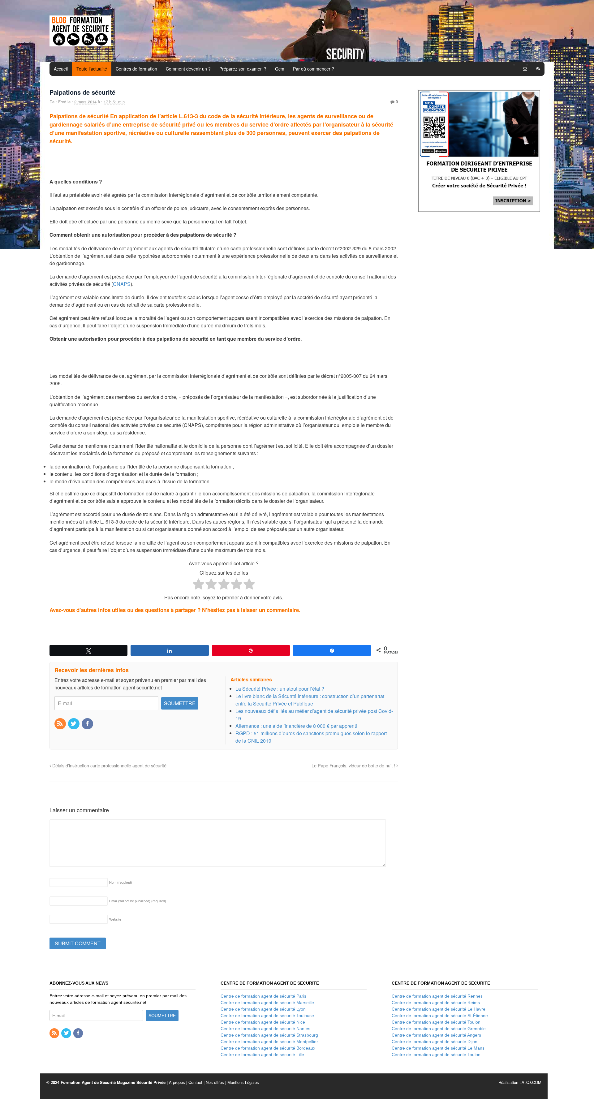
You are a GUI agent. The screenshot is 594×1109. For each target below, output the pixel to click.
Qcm (279, 69)
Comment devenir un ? (188, 69)
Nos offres (215, 1082)
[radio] (198, 585)
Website (115, 919)
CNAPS (122, 283)
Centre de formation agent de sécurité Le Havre (438, 1009)
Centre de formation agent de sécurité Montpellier (269, 1041)
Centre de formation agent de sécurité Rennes (437, 996)
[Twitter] (74, 723)
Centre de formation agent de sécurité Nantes (265, 1028)
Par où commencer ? (313, 69)
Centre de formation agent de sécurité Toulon (436, 1022)
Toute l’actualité (91, 69)
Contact (195, 1082)
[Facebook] (88, 723)
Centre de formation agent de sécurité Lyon (263, 1009)
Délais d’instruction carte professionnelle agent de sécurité (108, 765)
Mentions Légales (243, 1082)
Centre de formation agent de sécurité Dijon (434, 1041)
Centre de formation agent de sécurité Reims (436, 1002)
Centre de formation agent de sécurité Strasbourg (269, 1035)
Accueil (61, 69)
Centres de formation (136, 69)
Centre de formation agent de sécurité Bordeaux (268, 1048)
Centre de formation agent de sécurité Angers (436, 1035)
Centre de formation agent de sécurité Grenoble (439, 1028)
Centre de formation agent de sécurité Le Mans (438, 1048)
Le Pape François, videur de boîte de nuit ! (354, 765)
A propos (177, 1082)
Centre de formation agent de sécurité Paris (263, 996)
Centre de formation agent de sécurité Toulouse (267, 1015)
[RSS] (60, 723)
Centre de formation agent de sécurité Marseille (267, 1002)
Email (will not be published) (137, 900)
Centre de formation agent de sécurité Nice (263, 1022)
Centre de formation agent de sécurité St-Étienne (440, 1015)
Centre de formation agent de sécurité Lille (262, 1054)
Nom (120, 882)
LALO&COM (530, 1082)
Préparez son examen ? (242, 69)
